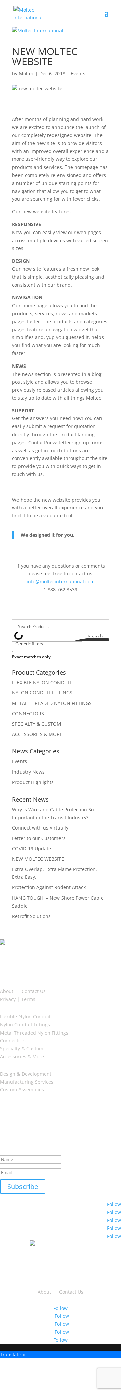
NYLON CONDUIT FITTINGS (42, 692)
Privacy (8, 999)
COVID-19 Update (31, 848)
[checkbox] (45, 652)
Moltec (26, 73)
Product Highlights (33, 782)
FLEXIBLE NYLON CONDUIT (42, 682)
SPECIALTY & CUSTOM (36, 724)
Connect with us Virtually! (41, 827)
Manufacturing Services (26, 1082)
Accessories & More (22, 1056)
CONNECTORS (28, 713)
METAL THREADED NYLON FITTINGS (52, 703)
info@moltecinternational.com (61, 581)
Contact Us (34, 991)
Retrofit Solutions (31, 916)
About (6, 991)
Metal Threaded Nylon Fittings (34, 1033)
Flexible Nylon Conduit (25, 1016)
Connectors (13, 1040)
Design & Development (25, 1074)
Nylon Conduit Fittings (25, 1024)
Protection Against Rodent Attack (49, 887)
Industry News (28, 772)
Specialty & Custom (21, 1048)
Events (78, 73)
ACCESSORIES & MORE (37, 734)
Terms (28, 999)
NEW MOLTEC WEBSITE (38, 859)
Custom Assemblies (22, 1089)
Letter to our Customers (39, 838)
